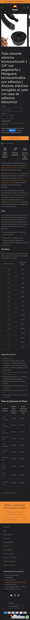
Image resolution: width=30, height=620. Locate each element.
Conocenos (6, 527)
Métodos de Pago (8, 542)
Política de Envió (8, 535)
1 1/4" (8, 319)
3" (8, 338)
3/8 (8, 297)
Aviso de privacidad (8, 554)
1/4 (8, 287)
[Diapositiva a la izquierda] (11, 50)
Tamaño (3, 106)
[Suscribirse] (25, 519)
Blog (4, 531)
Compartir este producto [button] (10, 493)
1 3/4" (8, 328)
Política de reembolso (9, 561)
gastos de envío (14, 123)
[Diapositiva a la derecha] (18, 50)
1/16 (8, 269)
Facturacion (6, 538)
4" (8, 342)
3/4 (8, 310)
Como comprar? (7, 550)
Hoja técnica (6, 245)
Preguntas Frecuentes (9, 565)
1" (8, 315)
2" (8, 333)
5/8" (9, 306)
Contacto (5, 546)
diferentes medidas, (13, 253)
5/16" (8, 292)
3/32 (8, 274)
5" (8, 347)
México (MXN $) (14, 606)
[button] (2, 8)
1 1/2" (8, 324)
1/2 (8, 301)
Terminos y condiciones (9, 557)
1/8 (8, 278)
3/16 (8, 283)
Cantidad (3, 113)
